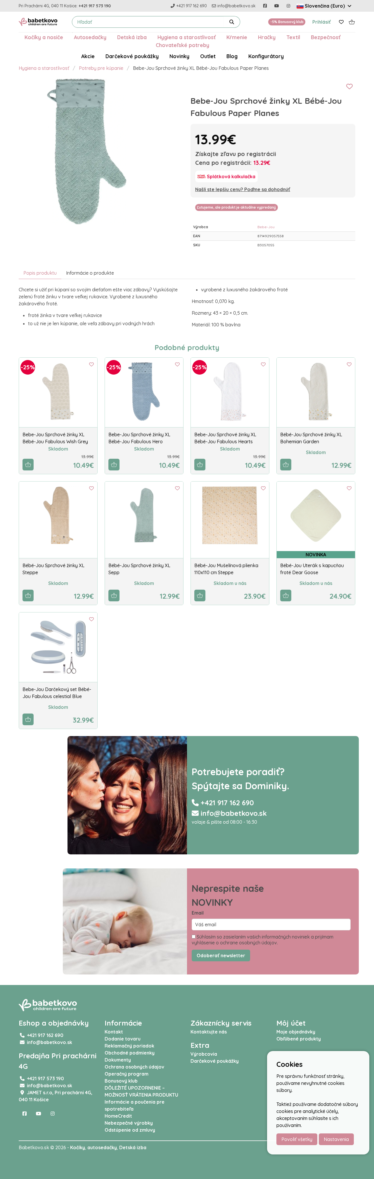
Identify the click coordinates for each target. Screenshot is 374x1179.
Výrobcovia (204, 1054)
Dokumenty (118, 1060)
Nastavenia (336, 1139)
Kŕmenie (236, 37)
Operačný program (126, 1074)
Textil (293, 37)
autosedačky (102, 1147)
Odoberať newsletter (221, 955)
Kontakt (114, 1032)
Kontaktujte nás (209, 1032)
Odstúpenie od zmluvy (130, 1130)
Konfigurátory (266, 56)
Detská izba (132, 37)
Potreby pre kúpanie (101, 68)
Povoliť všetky (296, 1139)
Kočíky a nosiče (44, 37)
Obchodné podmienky (130, 1053)
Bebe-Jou (266, 227)
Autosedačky (90, 37)
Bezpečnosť (325, 37)
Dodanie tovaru (123, 1039)
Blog (232, 56)
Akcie (88, 56)
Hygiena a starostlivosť (186, 37)
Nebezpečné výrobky (129, 1123)
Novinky (179, 56)
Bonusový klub (121, 1081)
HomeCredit (118, 1116)
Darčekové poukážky (132, 56)
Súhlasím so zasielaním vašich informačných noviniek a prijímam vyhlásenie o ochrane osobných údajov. (262, 940)
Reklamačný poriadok (129, 1046)
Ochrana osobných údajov (134, 1067)
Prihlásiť (321, 22)
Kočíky (77, 1147)
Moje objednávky (295, 1032)
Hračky (267, 37)
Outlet (208, 56)
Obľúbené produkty (298, 1039)
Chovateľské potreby (182, 45)
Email (198, 913)
